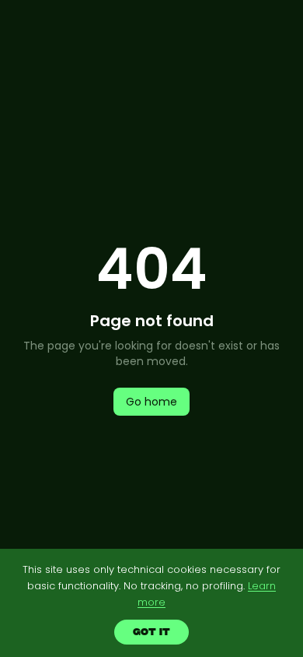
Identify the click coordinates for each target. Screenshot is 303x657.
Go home (151, 401)
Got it (152, 632)
